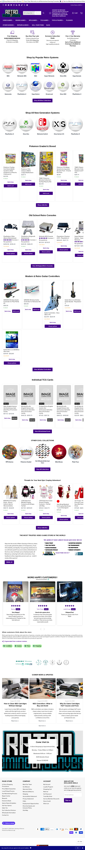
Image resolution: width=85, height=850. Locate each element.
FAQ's (24, 801)
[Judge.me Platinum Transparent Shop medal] (38, 662)
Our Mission (26, 787)
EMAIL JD (9, 562)
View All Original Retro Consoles (42, 266)
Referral (45, 791)
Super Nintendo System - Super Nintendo (79, 238)
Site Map (25, 810)
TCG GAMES (44, 20)
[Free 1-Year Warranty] (73, 39)
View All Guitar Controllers (42, 369)
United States (76, 5)
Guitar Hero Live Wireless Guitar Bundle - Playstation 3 (73, 301)
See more (42, 726)
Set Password (47, 794)
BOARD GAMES (21, 20)
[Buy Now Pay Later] (32, 39)
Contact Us (5, 815)
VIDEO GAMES (7, 20)
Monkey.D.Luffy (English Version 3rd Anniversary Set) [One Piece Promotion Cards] (28, 410)
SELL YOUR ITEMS (38, 25)
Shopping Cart (47, 789)
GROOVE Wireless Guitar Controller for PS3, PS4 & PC (11, 301)
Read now (14, 721)
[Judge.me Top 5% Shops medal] (59, 662)
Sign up (68, 800)
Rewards (4, 798)
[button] (41, 629)
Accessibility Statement (30, 796)
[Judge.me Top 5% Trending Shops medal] (66, 662)
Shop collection (42, 205)
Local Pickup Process (8, 791)
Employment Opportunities (31, 803)
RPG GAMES (33, 20)
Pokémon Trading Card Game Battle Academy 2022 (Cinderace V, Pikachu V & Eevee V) (10, 171)
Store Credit (47, 801)
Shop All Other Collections (42, 100)
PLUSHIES (69, 20)
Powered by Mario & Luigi (8, 830)
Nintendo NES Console (46, 236)
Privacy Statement (28, 799)
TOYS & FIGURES (57, 20)
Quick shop (10, 182)
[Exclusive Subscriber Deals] (52, 39)
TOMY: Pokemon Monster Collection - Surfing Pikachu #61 (45, 180)
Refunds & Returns (28, 791)
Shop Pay (36, 40)
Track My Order (47, 796)
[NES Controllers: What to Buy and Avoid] (42, 688)
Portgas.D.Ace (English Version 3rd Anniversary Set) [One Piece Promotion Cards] (46, 410)
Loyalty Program (48, 787)
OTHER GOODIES (8, 25)
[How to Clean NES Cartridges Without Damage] (15, 688)
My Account (46, 784)
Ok (77, 848)
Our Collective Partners (9, 810)
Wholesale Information (9, 812)
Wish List (46, 803)
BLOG (48, 25)
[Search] (43, 13)
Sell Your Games (7, 805)
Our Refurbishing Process (9, 793)
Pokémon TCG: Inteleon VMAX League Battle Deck (27, 170)
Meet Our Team (27, 784)
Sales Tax (5, 808)
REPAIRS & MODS (23, 25)
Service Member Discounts (51, 799)
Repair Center (6, 796)
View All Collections (42, 469)
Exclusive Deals (6, 801)
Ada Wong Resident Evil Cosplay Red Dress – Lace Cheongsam (64, 506)
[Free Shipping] (12, 39)
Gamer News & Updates (9, 803)
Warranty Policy (27, 789)
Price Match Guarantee (9, 789)
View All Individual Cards (42, 431)
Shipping (25, 794)
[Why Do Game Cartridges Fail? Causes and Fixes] (70, 688)
